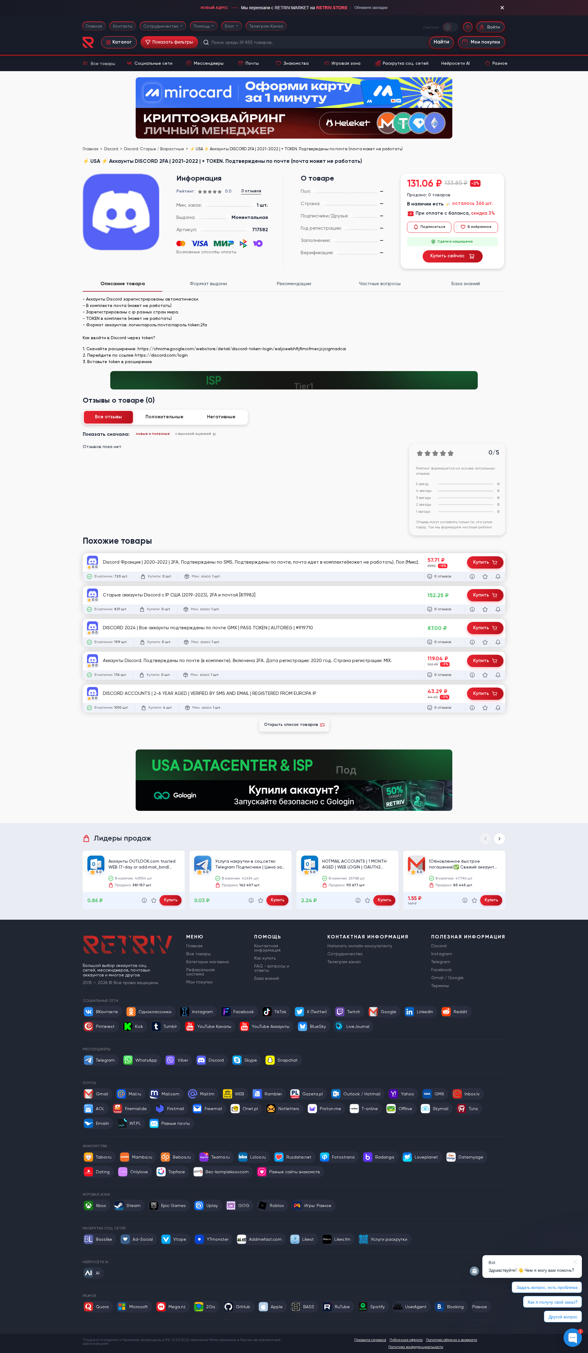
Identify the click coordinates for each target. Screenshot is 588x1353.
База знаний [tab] (465, 283)
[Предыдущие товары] (485, 839)
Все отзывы (108, 417)
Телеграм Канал (266, 26)
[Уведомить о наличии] (498, 576)
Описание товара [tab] (122, 283)
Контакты (122, 26)
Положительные (164, 417)
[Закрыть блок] (502, 8)
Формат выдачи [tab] (208, 283)
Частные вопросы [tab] (380, 283)
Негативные (221, 417)
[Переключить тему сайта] (451, 27)
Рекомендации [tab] (294, 283)
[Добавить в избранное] (485, 576)
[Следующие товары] (499, 839)
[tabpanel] (294, 330)
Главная (94, 26)
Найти (441, 42)
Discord (111, 149)
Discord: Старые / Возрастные (154, 149)
